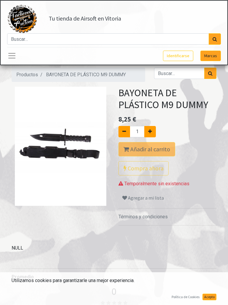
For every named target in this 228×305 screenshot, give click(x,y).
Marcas (210, 55)
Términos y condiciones (143, 217)
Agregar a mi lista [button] (145, 198)
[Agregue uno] (150, 131)
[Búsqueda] (215, 39)
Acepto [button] (209, 297)
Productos (27, 74)
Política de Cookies (186, 297)
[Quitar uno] (124, 131)
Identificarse (178, 55)
